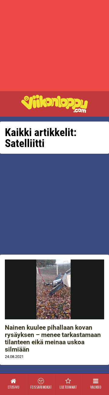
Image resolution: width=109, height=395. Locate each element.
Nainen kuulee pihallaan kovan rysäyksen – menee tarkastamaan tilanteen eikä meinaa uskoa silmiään (53, 338)
